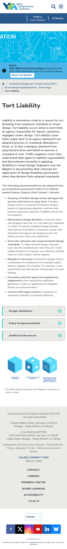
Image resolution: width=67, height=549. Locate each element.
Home (3, 84)
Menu (60, 6)
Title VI (33, 501)
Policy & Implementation (24, 323)
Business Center (33, 482)
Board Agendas (33, 488)
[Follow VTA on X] (20, 529)
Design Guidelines (20, 311)
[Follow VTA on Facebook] (11, 529)
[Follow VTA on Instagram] (29, 529)
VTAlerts (57, 18)
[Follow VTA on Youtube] (38, 529)
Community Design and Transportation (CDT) (33, 83)
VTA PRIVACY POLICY (33, 539)
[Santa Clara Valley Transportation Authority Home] (18, 6)
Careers (33, 476)
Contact (33, 470)
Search (53, 6)
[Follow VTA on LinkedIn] (47, 529)
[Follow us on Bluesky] (56, 529)
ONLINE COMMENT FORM (34, 457)
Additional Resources (22, 335)
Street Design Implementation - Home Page (27, 87)
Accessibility (33, 495)
